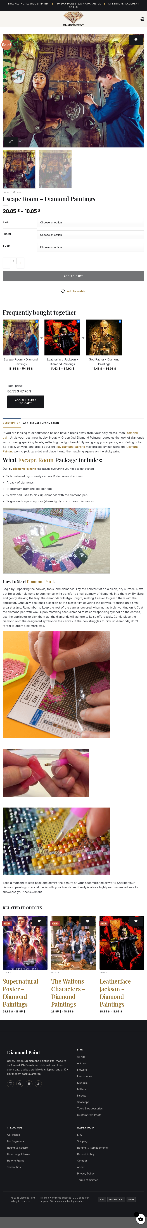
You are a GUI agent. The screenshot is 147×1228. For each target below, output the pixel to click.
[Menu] (5, 18)
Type (6, 246)
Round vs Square (17, 1147)
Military (81, 1089)
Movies (17, 192)
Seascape (83, 1102)
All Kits (81, 1056)
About (80, 1167)
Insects (81, 1095)
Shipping (82, 1141)
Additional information (41, 423)
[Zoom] (11, 142)
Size (6, 222)
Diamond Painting (24, 468)
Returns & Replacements (92, 1147)
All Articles (13, 1134)
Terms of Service (87, 1180)
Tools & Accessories (90, 1108)
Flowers (82, 1069)
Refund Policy (85, 1154)
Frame (7, 234)
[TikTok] (38, 1083)
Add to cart (73, 276)
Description (12, 423)
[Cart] (142, 19)
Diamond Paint (40, 581)
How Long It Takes (18, 1154)
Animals (82, 1063)
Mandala (82, 1082)
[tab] (12, 423)
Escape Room (36, 460)
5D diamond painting (71, 446)
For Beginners (15, 1141)
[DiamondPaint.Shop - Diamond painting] (73, 19)
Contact (82, 1160)
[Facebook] (29, 1083)
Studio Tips (14, 1167)
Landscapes (84, 1076)
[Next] (137, 91)
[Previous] (10, 91)
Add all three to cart (25, 402)
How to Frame (16, 1160)
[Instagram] (10, 1083)
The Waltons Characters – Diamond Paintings (68, 992)
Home (6, 192)
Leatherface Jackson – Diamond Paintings (115, 992)
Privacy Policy (85, 1173)
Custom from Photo (89, 1115)
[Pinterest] (19, 1083)
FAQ (79, 1134)
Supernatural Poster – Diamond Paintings (20, 992)
